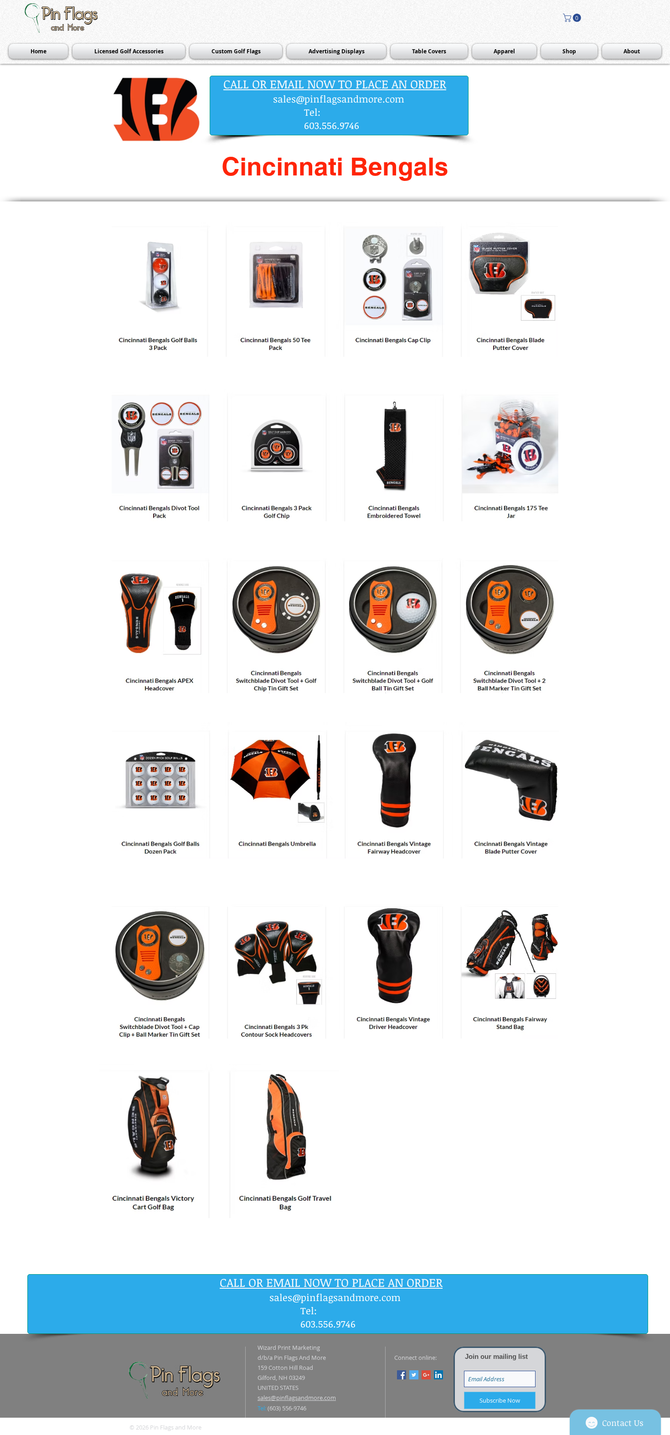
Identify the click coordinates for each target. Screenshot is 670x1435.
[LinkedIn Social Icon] (438, 1374)
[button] (573, 18)
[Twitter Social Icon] (413, 1374)
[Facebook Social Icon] (401, 1374)
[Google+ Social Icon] (426, 1374)
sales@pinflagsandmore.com (338, 98)
